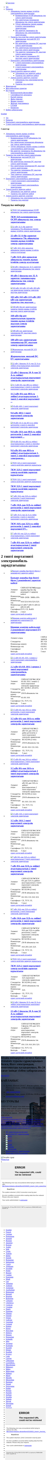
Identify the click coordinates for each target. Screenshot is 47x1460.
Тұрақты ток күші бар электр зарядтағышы (28, 37)
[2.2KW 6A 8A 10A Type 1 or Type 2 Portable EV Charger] (26, 662)
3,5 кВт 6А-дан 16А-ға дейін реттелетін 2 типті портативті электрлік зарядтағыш (26, 721)
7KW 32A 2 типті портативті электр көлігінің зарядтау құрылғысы (25, 472)
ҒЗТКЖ (14, 105)
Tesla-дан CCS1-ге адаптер (17, 1153)
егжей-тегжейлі (25, 614)
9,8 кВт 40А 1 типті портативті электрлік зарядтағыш (22, 415)
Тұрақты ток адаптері (24, 84)
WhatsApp (5, 1160)
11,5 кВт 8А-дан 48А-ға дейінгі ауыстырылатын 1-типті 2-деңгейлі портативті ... (25, 398)
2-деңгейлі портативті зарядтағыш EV (22, 1127)
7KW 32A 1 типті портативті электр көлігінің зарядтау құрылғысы (25, 489)
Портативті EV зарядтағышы (18, 1151)
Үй (7, 7)
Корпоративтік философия (21, 93)
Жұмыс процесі (17, 101)
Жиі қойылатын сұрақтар (16, 88)
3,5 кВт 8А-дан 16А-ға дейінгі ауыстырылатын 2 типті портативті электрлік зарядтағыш (25, 772)
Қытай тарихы (17, 97)
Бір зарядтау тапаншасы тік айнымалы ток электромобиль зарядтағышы (27, 33)
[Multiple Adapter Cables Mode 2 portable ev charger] (26, 622)
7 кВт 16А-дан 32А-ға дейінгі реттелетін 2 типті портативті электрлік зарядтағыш (26, 507)
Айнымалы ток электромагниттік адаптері (28, 198)
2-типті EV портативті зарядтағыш (27, 1126)
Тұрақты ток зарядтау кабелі (27, 75)
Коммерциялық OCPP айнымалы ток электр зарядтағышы (30, 17)
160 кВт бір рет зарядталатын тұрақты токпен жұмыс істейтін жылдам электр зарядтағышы (23, 320)
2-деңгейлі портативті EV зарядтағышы (17, 1119)
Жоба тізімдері (16, 99)
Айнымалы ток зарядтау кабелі (28, 73)
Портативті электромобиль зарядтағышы (27, 60)
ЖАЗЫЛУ (5, 1076)
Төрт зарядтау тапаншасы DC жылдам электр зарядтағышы (27, 57)
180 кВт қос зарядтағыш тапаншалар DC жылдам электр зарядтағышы (24, 342)
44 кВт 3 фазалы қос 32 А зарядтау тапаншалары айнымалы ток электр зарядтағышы (24, 279)
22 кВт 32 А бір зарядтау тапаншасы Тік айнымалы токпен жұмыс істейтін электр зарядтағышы (25, 239)
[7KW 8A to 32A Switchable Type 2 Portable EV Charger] (26, 861)
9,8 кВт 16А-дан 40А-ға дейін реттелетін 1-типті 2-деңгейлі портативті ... (26, 434)
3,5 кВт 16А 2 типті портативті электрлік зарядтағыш (22, 823)
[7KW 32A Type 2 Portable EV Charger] (26, 961)
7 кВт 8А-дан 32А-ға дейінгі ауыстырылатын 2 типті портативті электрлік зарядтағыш (25, 546)
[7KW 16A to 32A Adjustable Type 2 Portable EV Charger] (26, 914)
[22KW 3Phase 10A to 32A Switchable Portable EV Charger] (26, 1006)
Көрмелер (15, 108)
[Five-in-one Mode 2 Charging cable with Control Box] (26, 573)
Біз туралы (10, 90)
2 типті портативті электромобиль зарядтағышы (25, 124)
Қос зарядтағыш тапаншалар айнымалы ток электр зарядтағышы (30, 21)
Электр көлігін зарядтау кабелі (23, 71)
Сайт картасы (6, 1117)
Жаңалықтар (11, 86)
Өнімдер (9, 9)
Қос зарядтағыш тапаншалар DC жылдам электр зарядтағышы (28, 49)
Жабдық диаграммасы (20, 103)
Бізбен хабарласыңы (14, 110)
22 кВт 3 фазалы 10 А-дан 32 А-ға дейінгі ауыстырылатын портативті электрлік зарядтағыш (26, 376)
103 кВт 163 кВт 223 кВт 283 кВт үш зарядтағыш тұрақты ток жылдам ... (26, 300)
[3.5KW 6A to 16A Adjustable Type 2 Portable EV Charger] (26, 714)
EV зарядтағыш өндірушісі (17, 1132)
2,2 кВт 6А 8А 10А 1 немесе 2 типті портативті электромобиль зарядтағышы (26, 670)
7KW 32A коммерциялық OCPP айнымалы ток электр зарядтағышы (26, 219)
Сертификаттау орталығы (21, 95)
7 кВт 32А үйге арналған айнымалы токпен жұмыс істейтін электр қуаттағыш (25, 259)
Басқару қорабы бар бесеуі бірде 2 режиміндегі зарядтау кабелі (26, 580)
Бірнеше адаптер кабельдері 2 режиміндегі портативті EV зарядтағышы (26, 630)
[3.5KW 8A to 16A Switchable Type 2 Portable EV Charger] (26, 764)
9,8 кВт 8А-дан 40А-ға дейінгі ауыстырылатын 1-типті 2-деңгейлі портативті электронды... (25, 454)
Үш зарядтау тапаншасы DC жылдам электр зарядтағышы (30, 53)
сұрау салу (15, 614)
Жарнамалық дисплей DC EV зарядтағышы (24, 357)
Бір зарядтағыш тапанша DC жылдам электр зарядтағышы (30, 44)
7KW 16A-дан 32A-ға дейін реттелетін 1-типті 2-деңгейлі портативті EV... (26, 526)
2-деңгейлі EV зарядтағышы (17, 1134)
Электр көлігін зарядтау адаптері (24, 78)
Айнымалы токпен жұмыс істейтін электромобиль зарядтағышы (25, 12)
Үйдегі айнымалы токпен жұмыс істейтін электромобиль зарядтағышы (29, 26)
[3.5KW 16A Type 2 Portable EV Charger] (26, 816)
